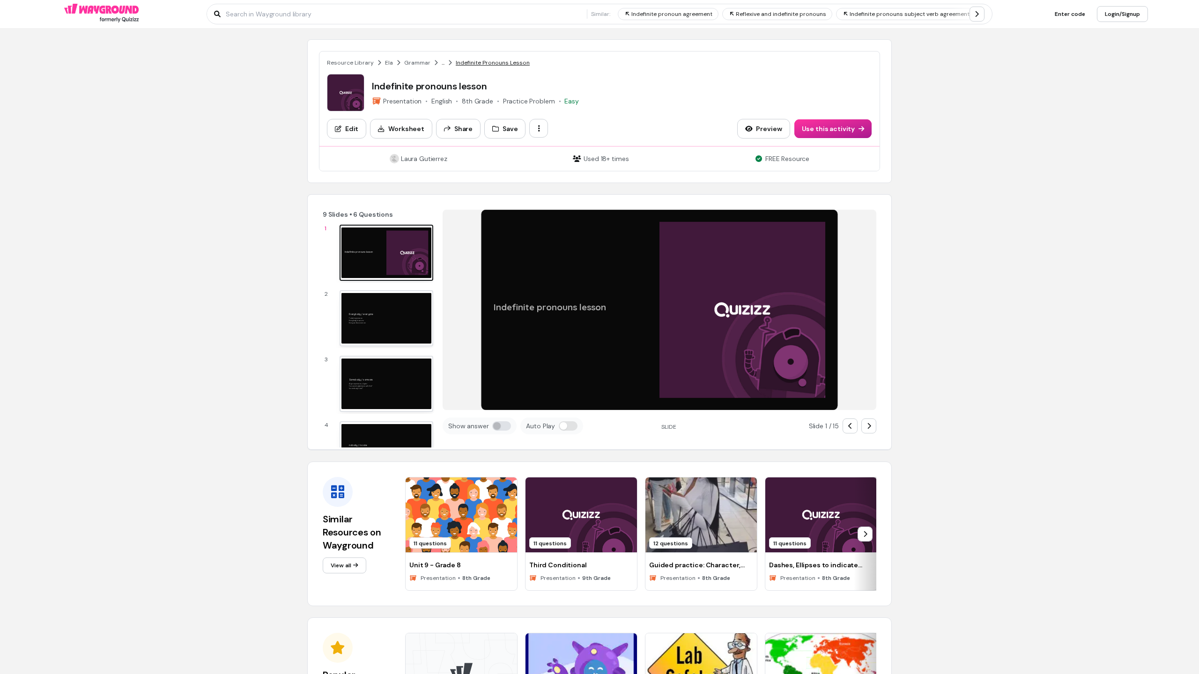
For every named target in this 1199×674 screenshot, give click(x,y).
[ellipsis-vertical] (538, 128)
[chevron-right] (977, 14)
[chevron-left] (850, 425)
